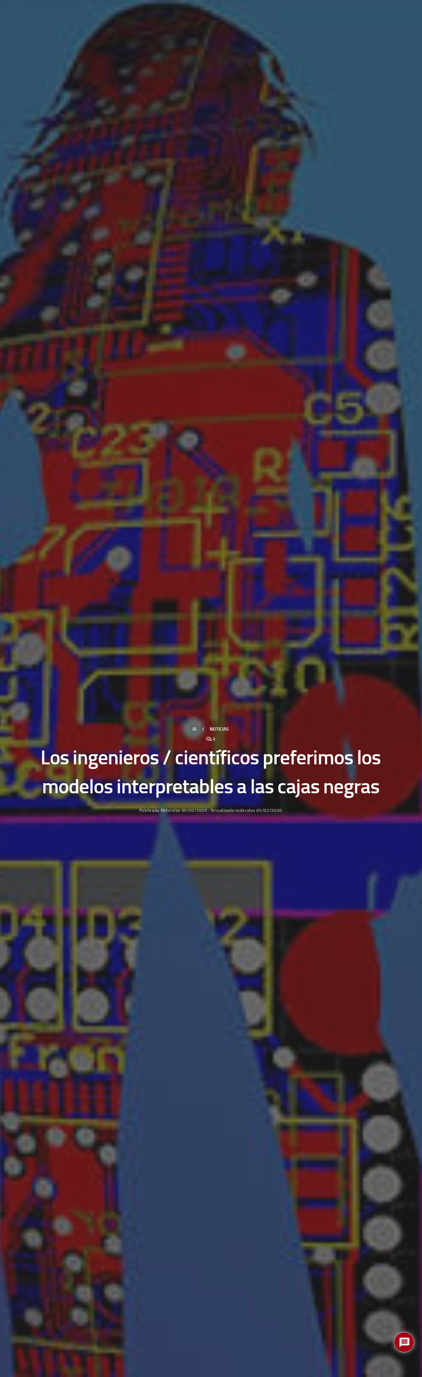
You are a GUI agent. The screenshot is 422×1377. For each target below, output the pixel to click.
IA (194, 729)
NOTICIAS (219, 729)
